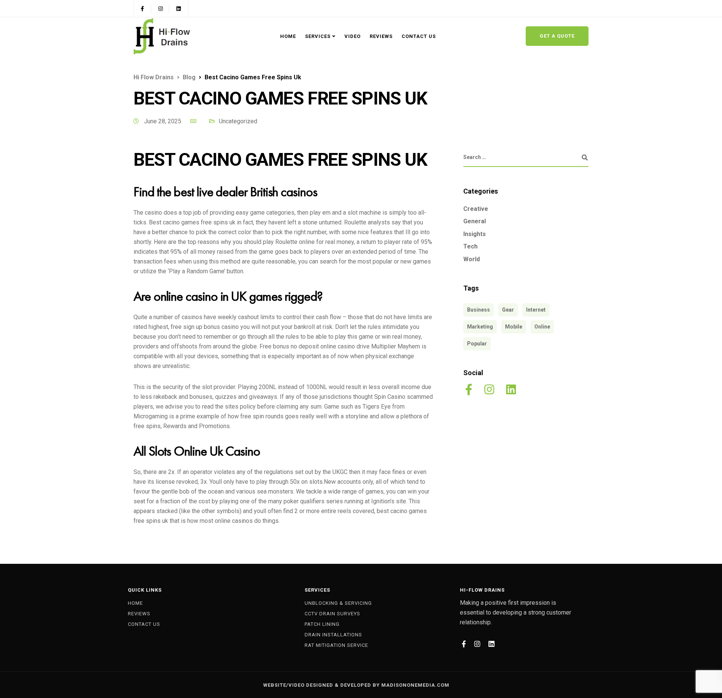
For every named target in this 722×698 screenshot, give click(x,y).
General (474, 221)
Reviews (381, 36)
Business (478, 310)
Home (288, 36)
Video (352, 36)
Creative (475, 208)
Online (542, 327)
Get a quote (557, 36)
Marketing (480, 327)
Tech (470, 246)
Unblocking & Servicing (338, 603)
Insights (474, 234)
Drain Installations (333, 634)
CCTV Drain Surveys (332, 613)
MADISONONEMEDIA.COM (415, 685)
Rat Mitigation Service (336, 645)
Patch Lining (322, 624)
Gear (508, 310)
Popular (477, 344)
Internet (536, 310)
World (471, 259)
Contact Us (419, 36)
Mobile (513, 327)
